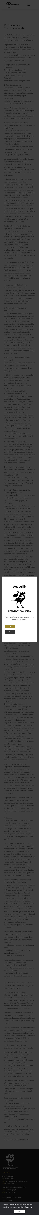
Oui (10, 626)
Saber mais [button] (29, 1207)
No (10, 632)
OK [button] (19, 1211)
